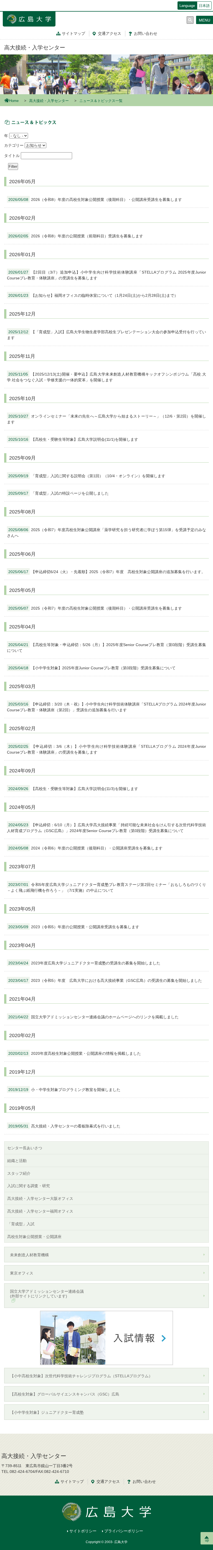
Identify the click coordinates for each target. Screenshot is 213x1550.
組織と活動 (17, 1160)
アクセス (109, 33)
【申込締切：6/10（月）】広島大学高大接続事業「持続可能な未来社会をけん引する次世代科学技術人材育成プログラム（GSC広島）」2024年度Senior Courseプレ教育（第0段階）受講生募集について (106, 828)
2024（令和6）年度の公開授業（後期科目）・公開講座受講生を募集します (85, 848)
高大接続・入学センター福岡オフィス (40, 1211)
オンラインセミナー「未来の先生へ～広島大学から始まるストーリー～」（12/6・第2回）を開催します (106, 419)
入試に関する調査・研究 (28, 1186)
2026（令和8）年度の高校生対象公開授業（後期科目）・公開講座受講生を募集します (95, 199)
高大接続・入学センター (34, 47)
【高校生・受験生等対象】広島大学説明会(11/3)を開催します (73, 788)
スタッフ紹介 (19, 1173)
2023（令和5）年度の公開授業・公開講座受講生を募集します (73, 927)
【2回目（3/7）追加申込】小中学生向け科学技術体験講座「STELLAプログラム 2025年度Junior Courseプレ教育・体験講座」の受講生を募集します (106, 275)
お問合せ (145, 33)
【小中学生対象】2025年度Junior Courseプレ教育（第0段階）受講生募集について (92, 668)
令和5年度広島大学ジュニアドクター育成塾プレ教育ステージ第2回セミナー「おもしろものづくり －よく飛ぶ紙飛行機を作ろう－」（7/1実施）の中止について (106, 887)
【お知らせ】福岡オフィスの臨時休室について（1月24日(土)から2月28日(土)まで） (93, 295)
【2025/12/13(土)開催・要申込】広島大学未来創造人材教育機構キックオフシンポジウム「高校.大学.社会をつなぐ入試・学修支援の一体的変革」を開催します (106, 377)
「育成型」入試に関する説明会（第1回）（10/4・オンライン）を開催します (86, 476)
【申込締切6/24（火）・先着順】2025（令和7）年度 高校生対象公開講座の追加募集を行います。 (106, 572)
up (207, 1540)
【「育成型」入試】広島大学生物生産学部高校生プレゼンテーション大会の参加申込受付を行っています (106, 335)
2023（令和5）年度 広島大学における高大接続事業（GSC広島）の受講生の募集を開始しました (105, 980)
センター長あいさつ (24, 1148)
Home (14, 101)
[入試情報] (106, 1338)
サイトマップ (73, 33)
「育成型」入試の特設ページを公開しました (58, 493)
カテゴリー (14, 145)
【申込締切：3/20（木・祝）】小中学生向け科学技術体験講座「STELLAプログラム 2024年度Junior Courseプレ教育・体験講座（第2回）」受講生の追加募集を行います (106, 707)
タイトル (12, 155)
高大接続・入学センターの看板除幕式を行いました (64, 1126)
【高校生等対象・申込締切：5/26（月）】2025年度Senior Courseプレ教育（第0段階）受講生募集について (106, 647)
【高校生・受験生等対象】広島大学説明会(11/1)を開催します (73, 439)
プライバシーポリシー (123, 1531)
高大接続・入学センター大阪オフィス (40, 1198)
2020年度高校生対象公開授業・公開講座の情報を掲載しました (74, 1053)
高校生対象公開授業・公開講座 (34, 1236)
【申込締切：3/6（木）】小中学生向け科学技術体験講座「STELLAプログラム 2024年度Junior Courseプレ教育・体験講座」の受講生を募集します (106, 749)
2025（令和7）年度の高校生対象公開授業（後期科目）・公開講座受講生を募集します (95, 608)
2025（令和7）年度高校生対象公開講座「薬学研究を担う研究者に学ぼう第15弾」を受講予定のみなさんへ (106, 533)
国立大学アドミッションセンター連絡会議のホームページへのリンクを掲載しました (93, 1017)
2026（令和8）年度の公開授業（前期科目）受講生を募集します (75, 236)
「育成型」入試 (20, 1224)
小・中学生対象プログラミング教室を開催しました (64, 1089)
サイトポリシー (83, 1531)
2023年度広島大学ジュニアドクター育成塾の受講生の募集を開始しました (84, 963)
